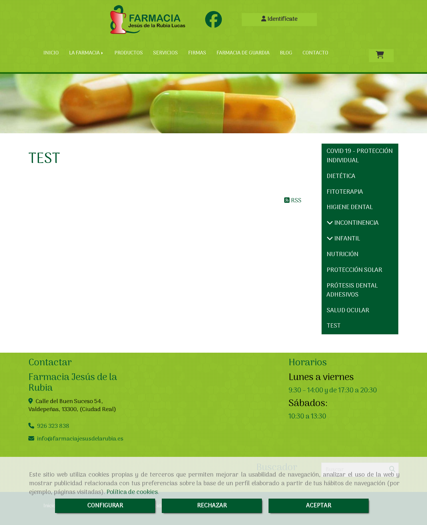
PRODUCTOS (128, 53)
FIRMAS (197, 53)
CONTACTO (315, 53)
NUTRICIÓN (342, 254)
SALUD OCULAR (348, 311)
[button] (279, 19)
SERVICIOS (165, 53)
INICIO (51, 53)
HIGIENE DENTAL (350, 207)
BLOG (286, 53)
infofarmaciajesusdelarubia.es (80, 439)
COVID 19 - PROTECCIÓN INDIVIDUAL (360, 156)
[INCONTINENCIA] (330, 223)
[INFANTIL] (330, 239)
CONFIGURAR (105, 506)
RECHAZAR (212, 506)
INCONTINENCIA (356, 223)
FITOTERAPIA (345, 192)
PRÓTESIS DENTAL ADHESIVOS (352, 291)
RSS (295, 201)
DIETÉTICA (341, 176)
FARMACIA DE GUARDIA (243, 53)
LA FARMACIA (85, 53)
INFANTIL (346, 239)
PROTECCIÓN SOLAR (354, 270)
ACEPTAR (318, 506)
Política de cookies (132, 492)
